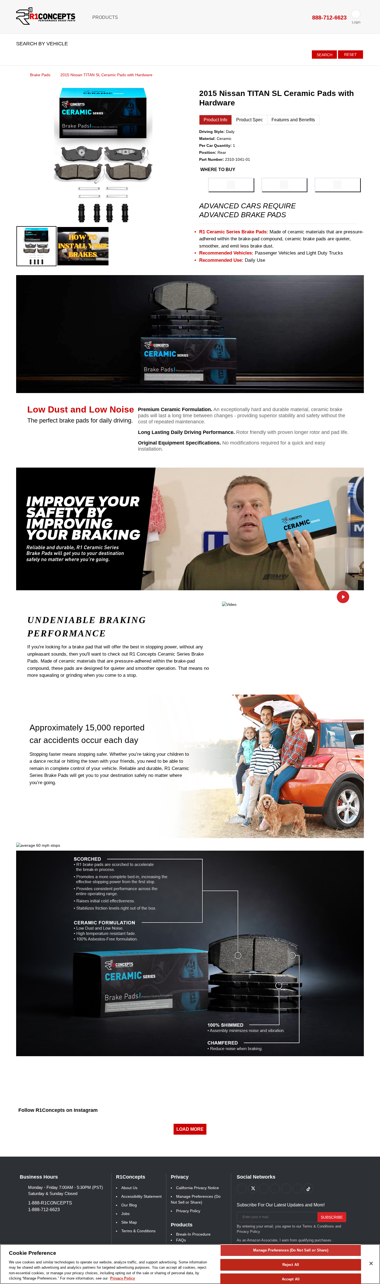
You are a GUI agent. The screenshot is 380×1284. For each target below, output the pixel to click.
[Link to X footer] (253, 1188)
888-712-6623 (328, 17)
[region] (190, 1264)
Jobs (125, 1213)
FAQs (181, 1240)
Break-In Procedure (193, 1234)
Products (105, 17)
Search (324, 55)
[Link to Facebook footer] (241, 1188)
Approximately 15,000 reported (87, 727)
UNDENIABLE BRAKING (86, 620)
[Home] (18, 74)
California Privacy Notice (197, 1188)
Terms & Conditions (138, 1231)
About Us (129, 1188)
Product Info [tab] (215, 119)
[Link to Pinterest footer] (275, 1188)
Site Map (129, 1222)
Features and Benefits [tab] (293, 119)
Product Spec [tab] (249, 119)
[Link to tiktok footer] (308, 1188)
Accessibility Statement (141, 1196)
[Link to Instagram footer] (286, 1188)
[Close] (371, 1263)
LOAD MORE (190, 1129)
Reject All (290, 1265)
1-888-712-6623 (44, 1209)
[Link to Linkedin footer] (297, 1188)
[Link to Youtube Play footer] (264, 1188)
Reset (350, 54)
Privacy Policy (188, 1211)
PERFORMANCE (66, 633)
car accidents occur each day (83, 740)
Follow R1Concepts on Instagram (58, 1110)
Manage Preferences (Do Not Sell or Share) (290, 1250)
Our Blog (129, 1205)
